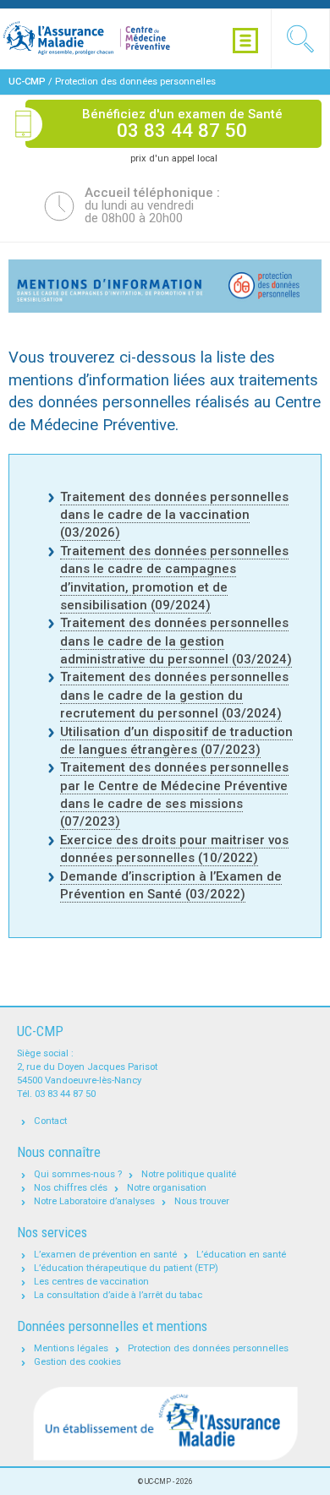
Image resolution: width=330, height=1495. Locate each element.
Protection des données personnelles (208, 1348)
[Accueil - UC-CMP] (106, 39)
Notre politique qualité (188, 1174)
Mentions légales (71, 1348)
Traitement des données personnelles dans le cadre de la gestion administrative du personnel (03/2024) (176, 641)
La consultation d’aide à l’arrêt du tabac (118, 1295)
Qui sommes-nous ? (78, 1174)
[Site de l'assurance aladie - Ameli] (165, 1424)
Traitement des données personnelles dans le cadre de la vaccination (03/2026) (174, 515)
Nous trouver (201, 1201)
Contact (50, 1121)
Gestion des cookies (77, 1361)
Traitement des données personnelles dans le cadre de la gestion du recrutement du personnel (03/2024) (174, 695)
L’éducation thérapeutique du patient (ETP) (126, 1268)
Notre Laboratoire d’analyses (94, 1201)
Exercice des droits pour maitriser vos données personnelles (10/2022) (174, 848)
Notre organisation (166, 1187)
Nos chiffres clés (70, 1187)
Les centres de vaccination (91, 1281)
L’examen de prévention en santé (105, 1254)
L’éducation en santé (241, 1254)
